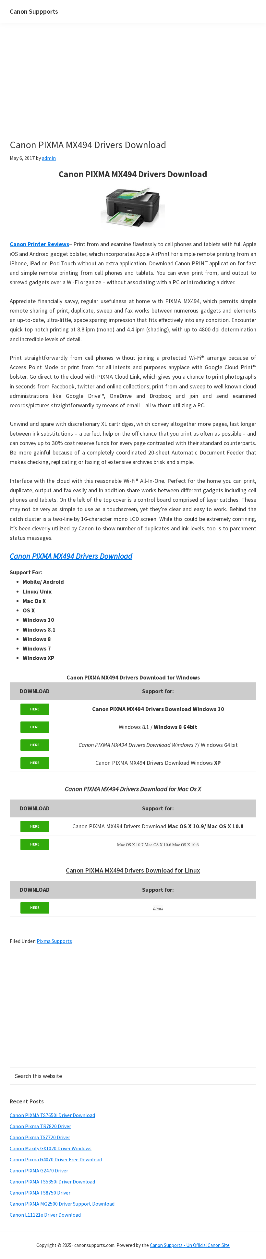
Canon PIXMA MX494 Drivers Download (71, 556)
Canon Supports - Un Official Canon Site (190, 1245)
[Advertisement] (133, 90)
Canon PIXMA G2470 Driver (39, 1170)
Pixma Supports (54, 941)
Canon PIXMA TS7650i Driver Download (52, 1115)
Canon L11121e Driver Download (45, 1214)
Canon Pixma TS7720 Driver (40, 1137)
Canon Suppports (34, 11)
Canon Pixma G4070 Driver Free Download (56, 1159)
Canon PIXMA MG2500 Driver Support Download (62, 1203)
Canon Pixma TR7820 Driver (40, 1126)
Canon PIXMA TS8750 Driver (40, 1192)
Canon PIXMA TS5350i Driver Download (52, 1181)
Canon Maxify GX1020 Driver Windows (50, 1148)
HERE (35, 708)
